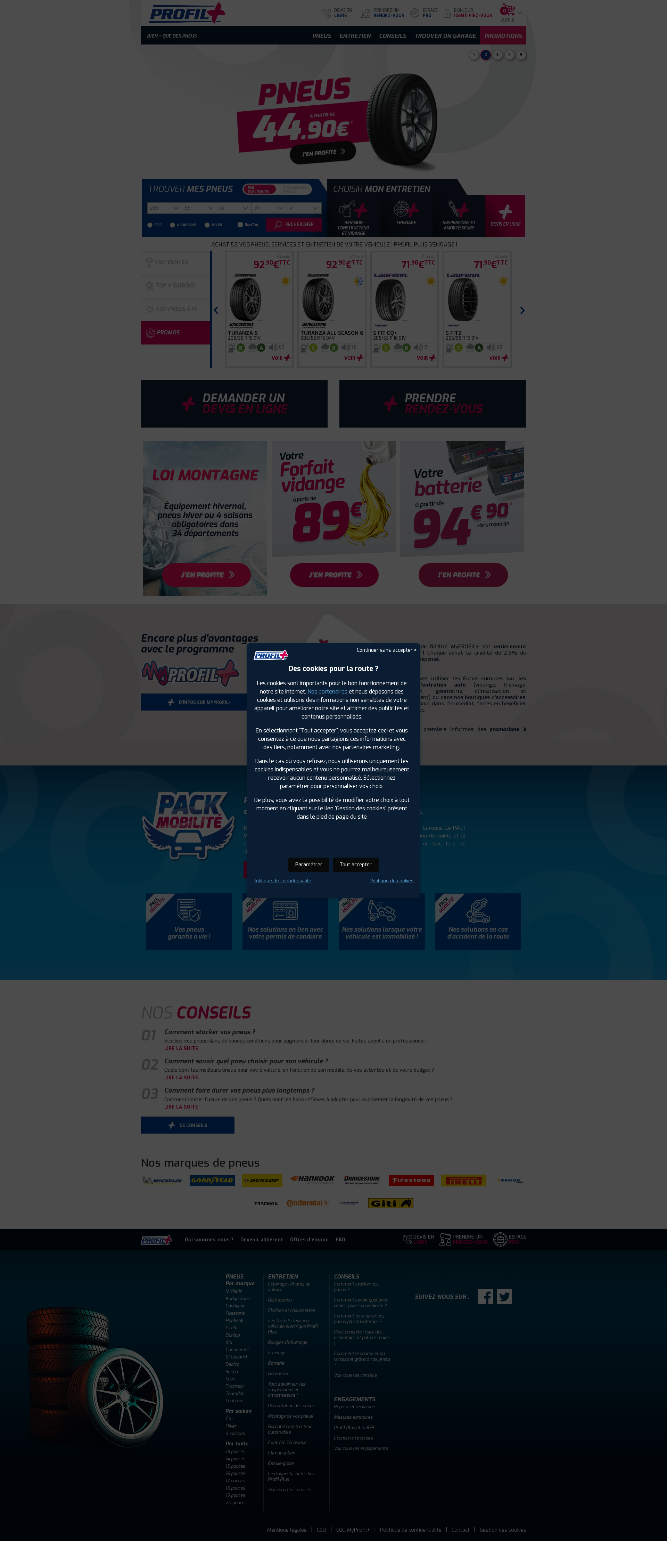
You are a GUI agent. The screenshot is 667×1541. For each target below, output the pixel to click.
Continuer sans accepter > (387, 650)
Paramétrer (308, 864)
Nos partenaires (327, 691)
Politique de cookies (391, 881)
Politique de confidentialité (282, 881)
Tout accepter (356, 864)
